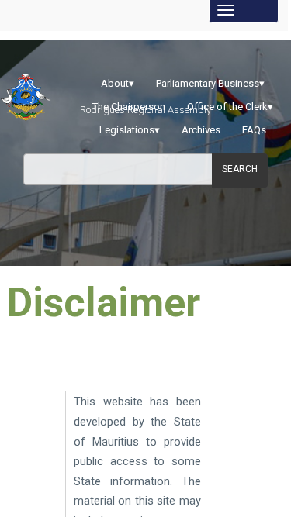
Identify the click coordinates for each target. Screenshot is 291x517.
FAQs (254, 130)
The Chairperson (128, 106)
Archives (201, 130)
